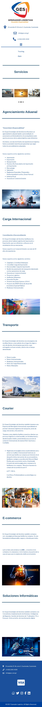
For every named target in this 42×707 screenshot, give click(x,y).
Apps (20, 56)
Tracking (21, 51)
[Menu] (21, 44)
